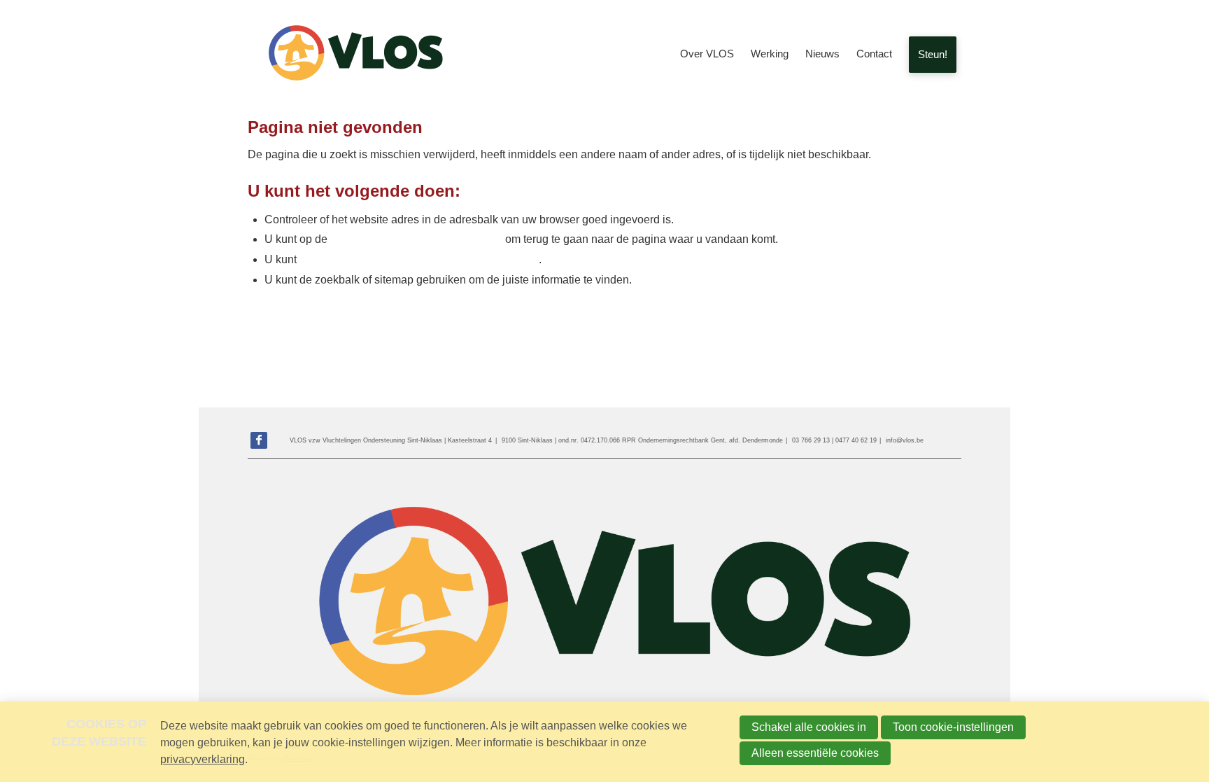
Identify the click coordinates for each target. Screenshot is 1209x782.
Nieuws (822, 54)
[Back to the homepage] (353, 54)
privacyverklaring (202, 759)
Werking (770, 54)
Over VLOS (707, 54)
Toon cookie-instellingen (953, 727)
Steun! (932, 54)
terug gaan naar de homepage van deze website (419, 259)
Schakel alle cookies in (808, 727)
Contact (874, 54)
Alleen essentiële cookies (815, 753)
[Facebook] (258, 440)
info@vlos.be (905, 440)
